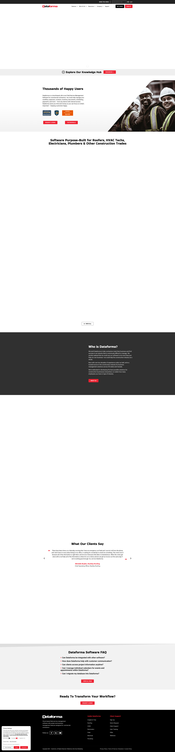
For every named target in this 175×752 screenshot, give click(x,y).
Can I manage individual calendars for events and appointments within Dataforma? (82, 669)
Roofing (90, 723)
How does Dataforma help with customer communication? (87, 661)
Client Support (114, 726)
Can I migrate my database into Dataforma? (80, 673)
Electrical (90, 735)
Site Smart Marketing (78, 749)
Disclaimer (121, 749)
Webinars (113, 735)
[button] (85, 66)
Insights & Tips (92, 720)
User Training (114, 729)
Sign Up (112, 720)
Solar (89, 732)
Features (74, 6)
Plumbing (90, 738)
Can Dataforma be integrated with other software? (83, 657)
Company (99, 6)
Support (107, 6)
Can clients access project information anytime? (82, 664)
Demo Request (114, 723)
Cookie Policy (128, 749)
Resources (91, 6)
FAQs (111, 732)
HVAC (89, 726)
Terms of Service (112, 749)
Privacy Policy (103, 749)
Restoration (91, 729)
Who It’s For (82, 6)
